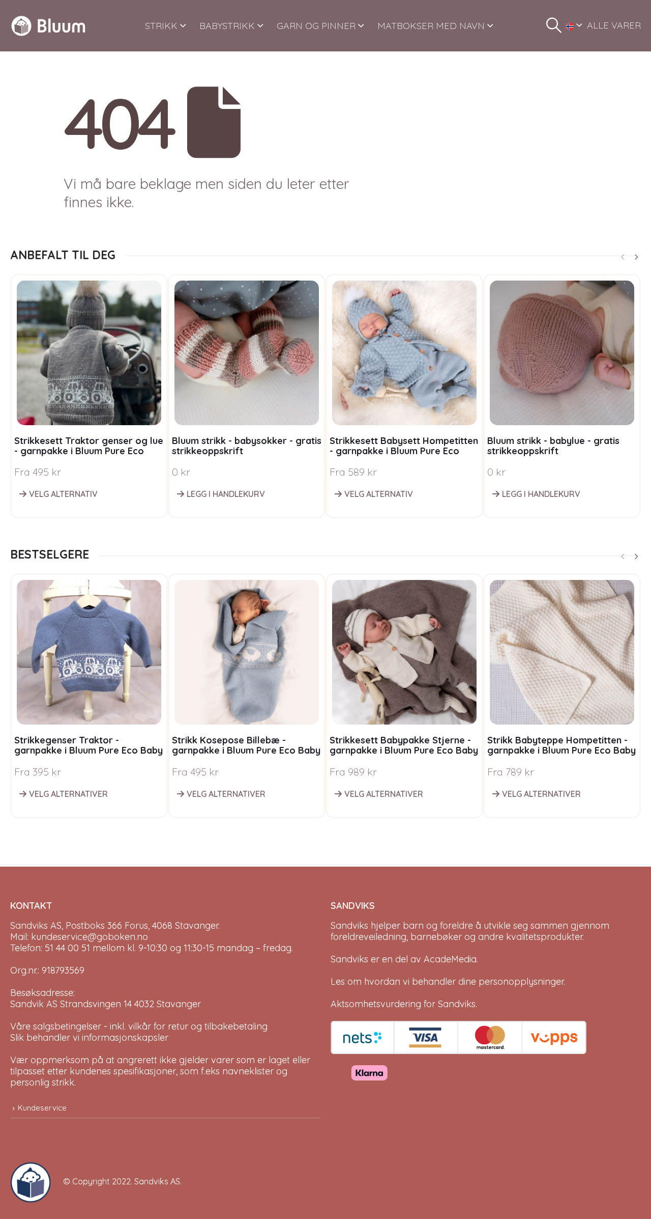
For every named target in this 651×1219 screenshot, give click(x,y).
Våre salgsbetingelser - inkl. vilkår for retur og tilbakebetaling (139, 1026)
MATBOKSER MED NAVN (431, 26)
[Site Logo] (48, 26)
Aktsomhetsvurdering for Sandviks (403, 1004)
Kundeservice (42, 1108)
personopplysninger (521, 981)
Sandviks (349, 925)
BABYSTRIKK (227, 26)
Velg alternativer (68, 794)
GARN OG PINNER (316, 26)
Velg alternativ (63, 494)
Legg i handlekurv (226, 494)
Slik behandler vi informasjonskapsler (89, 1037)
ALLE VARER (614, 25)
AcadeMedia (450, 959)
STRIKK (161, 26)
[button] (554, 25)
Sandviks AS (157, 1181)
